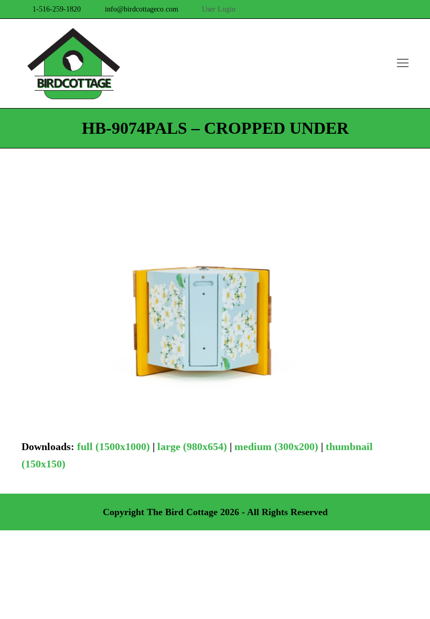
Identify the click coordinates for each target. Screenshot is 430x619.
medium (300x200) (276, 446)
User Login (218, 9)
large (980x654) (192, 446)
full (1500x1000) (113, 446)
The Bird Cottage (182, 512)
